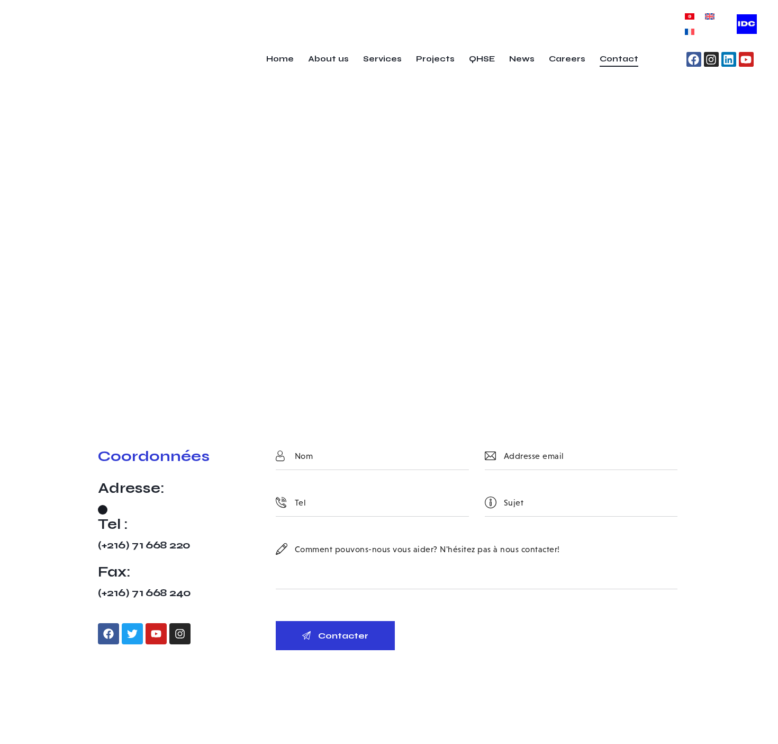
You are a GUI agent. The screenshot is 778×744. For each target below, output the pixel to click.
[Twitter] (132, 633)
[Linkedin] (728, 59)
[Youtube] (746, 59)
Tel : (113, 524)
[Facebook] (693, 59)
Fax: (114, 572)
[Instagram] (711, 59)
